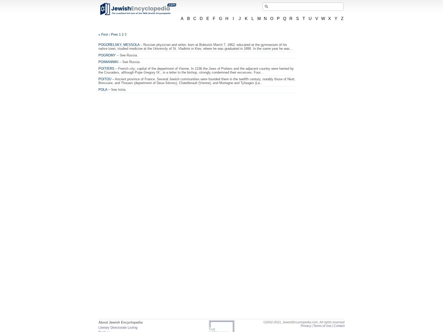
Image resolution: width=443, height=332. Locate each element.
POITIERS (106, 69)
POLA (102, 90)
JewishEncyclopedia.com (138, 9)
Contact (339, 326)
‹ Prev (113, 34)
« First (103, 34)
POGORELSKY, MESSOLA (118, 45)
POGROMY (107, 55)
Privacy (306, 326)
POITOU (104, 79)
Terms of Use (322, 326)
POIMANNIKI (108, 62)
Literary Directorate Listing (117, 327)
